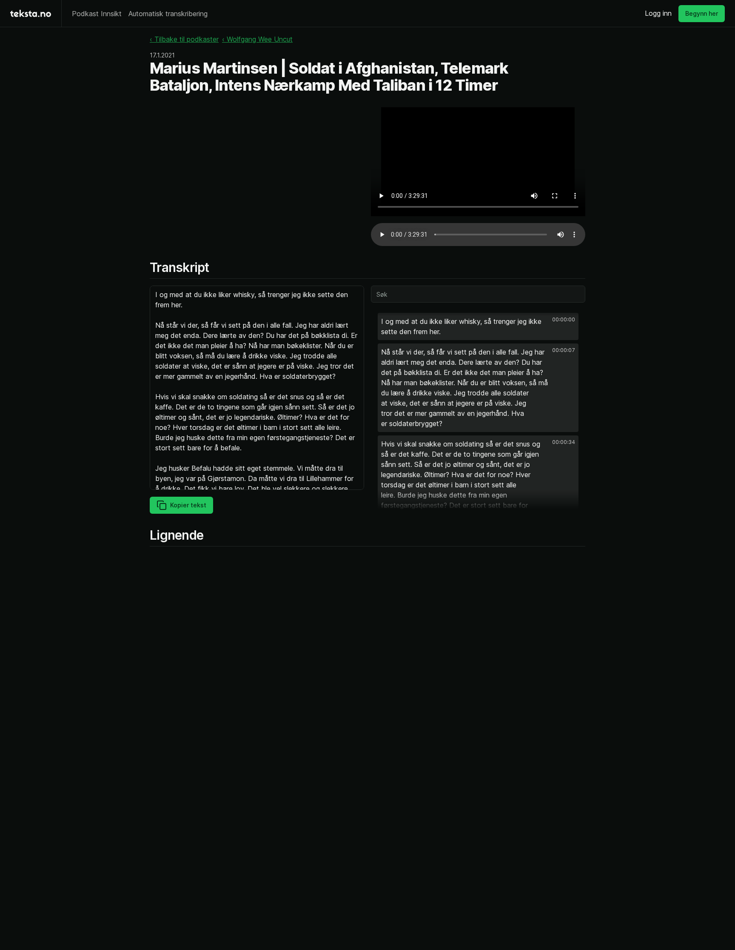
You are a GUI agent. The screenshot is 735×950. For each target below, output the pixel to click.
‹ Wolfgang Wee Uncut (257, 39)
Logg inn (658, 13)
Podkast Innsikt (97, 13)
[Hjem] (30, 13)
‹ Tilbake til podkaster (184, 39)
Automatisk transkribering (168, 13)
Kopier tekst (188, 505)
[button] (478, 326)
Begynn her (701, 13)
